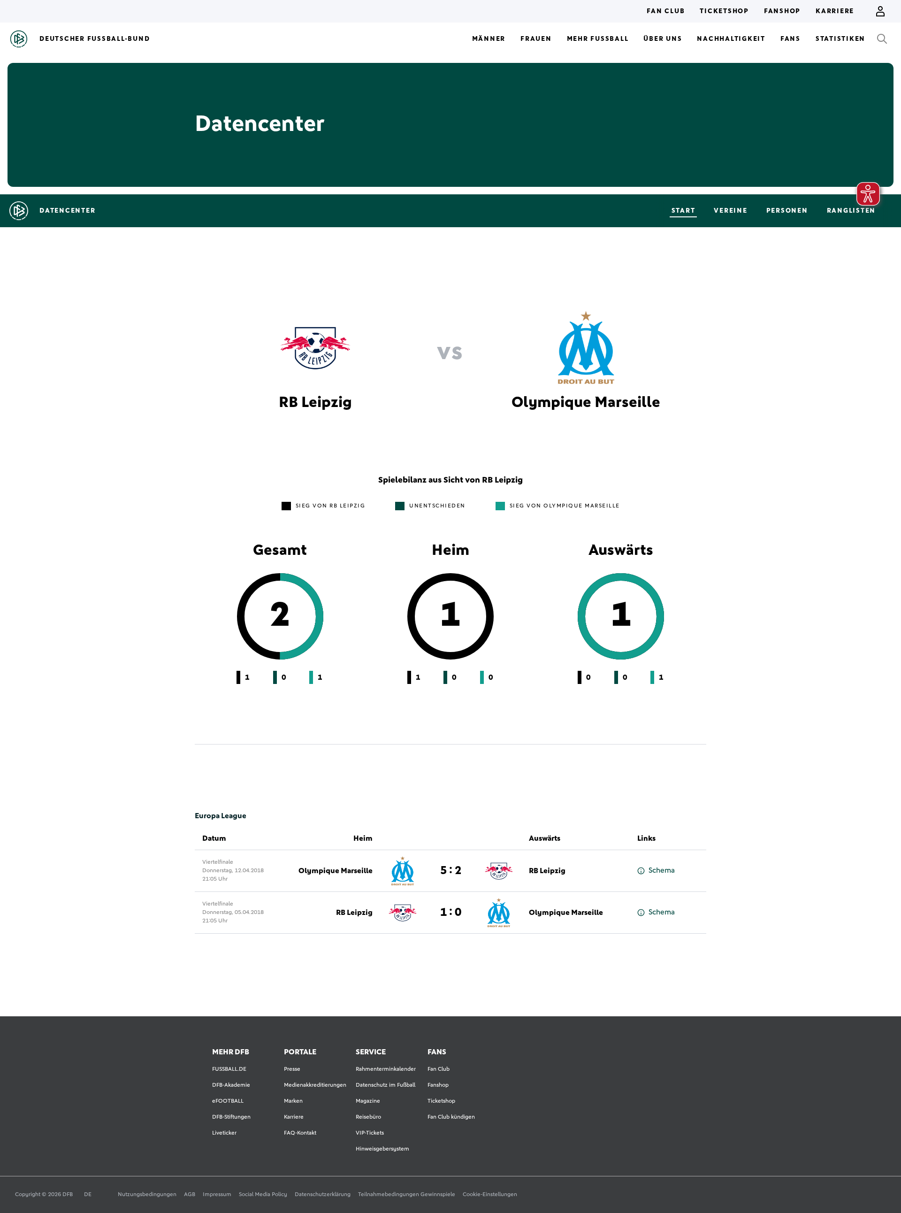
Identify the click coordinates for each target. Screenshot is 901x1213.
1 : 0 (450, 912)
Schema (662, 870)
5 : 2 (450, 870)
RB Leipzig (547, 871)
